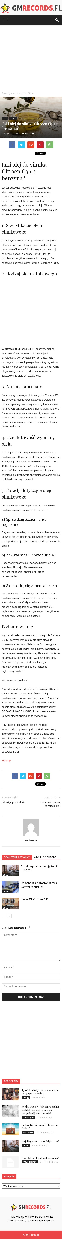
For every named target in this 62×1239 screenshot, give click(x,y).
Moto (5, 118)
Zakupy (26, 1097)
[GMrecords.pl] (31, 8)
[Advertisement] (31, 57)
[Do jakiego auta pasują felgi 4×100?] (10, 870)
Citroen (13, 118)
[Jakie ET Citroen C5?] (10, 903)
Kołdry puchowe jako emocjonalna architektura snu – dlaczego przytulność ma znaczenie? (40, 1110)
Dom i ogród (28, 1117)
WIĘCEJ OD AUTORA (45, 857)
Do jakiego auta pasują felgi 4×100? (40, 1141)
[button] (57, 20)
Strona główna (9, 93)
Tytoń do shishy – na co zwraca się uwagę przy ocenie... (40, 1091)
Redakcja (31, 840)
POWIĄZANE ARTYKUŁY (17, 857)
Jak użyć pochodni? (13, 802)
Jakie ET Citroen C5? (35, 899)
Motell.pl (6, 760)
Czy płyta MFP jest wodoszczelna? (40, 1158)
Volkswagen (28, 1132)
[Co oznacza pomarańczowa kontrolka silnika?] (10, 887)
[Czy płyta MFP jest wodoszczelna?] (10, 1162)
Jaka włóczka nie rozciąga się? (50, 804)
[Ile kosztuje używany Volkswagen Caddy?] (10, 1129)
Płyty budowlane (30, 1162)
